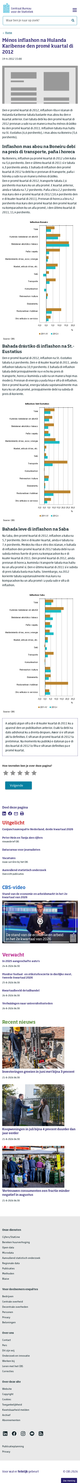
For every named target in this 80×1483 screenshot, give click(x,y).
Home (8, 33)
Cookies (6, 1399)
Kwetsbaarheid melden (15, 1410)
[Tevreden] (27, 772)
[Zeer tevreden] (34, 772)
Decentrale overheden (15, 1307)
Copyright (7, 1394)
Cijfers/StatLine (11, 1237)
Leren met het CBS (12, 1366)
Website (7, 1389)
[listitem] (4, 813)
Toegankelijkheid (12, 1405)
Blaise (5, 1279)
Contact (6, 1340)
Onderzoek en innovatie (16, 1356)
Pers (4, 1345)
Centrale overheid (12, 1302)
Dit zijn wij (8, 1350)
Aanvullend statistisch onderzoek (21, 1258)
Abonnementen (11, 1420)
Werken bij (8, 1361)
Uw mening (69, 1481)
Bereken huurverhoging (16, 1242)
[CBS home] (18, 7)
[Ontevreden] (12, 772)
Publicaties (8, 1268)
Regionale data (11, 1263)
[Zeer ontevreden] (5, 772)
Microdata (8, 1253)
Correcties (8, 1371)
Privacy (6, 1317)
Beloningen (9, 1322)
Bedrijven (7, 1296)
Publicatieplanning (13, 1446)
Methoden (8, 1274)
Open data (8, 1247)
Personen (7, 1312)
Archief (6, 1415)
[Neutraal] (19, 772)
